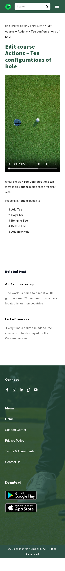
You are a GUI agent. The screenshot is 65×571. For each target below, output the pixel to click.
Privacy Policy (14, 440)
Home (9, 419)
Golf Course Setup (16, 26)
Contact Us (12, 462)
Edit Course (37, 26)
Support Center (15, 430)
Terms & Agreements (20, 451)
